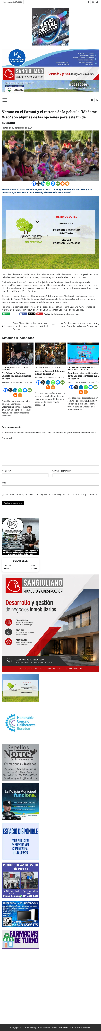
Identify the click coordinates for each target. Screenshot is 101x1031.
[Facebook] (88, 2)
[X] (38, 183)
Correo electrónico (61, 470)
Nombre (6, 470)
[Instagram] (93, 2)
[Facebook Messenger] (53, 183)
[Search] (96, 100)
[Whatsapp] (48, 183)
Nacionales (72, 370)
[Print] (62, 183)
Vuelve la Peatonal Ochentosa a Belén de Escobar (50, 372)
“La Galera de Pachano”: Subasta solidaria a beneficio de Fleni (16, 376)
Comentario (8, 438)
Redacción (5, 382)
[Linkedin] (43, 183)
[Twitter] (97, 2)
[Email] (58, 183)
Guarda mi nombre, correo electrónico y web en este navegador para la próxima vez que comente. (51, 494)
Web (4, 482)
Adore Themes (83, 1027)
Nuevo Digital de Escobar (38, 1027)
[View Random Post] (92, 100)
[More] (67, 183)
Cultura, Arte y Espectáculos (66, 314)
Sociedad (6, 370)
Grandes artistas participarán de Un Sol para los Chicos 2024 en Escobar (83, 376)
